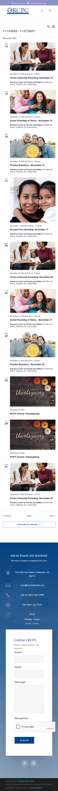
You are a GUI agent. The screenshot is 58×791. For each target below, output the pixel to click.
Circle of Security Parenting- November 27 (31, 498)
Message (21, 682)
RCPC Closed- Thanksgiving (24, 413)
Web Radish (36, 788)
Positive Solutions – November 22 (27, 364)
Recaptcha (21, 718)
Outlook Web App (25, 781)
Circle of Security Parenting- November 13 (31, 77)
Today (29, 516)
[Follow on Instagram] (33, 763)
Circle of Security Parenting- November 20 (31, 277)
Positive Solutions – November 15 (27, 165)
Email (19, 667)
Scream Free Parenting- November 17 (29, 229)
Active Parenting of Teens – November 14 (31, 120)
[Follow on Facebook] (24, 763)
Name (19, 652)
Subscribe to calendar (27, 524)
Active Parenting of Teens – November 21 (31, 319)
